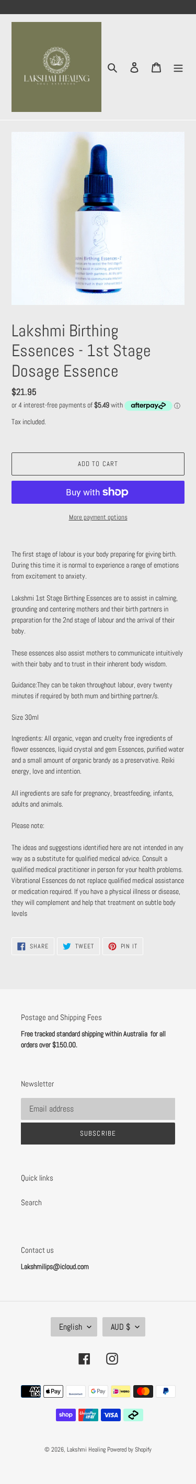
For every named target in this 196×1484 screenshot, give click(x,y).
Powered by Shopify (129, 1449)
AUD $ (120, 1326)
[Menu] (178, 67)
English (70, 1326)
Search (31, 1202)
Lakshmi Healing (87, 1449)
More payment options (98, 517)
